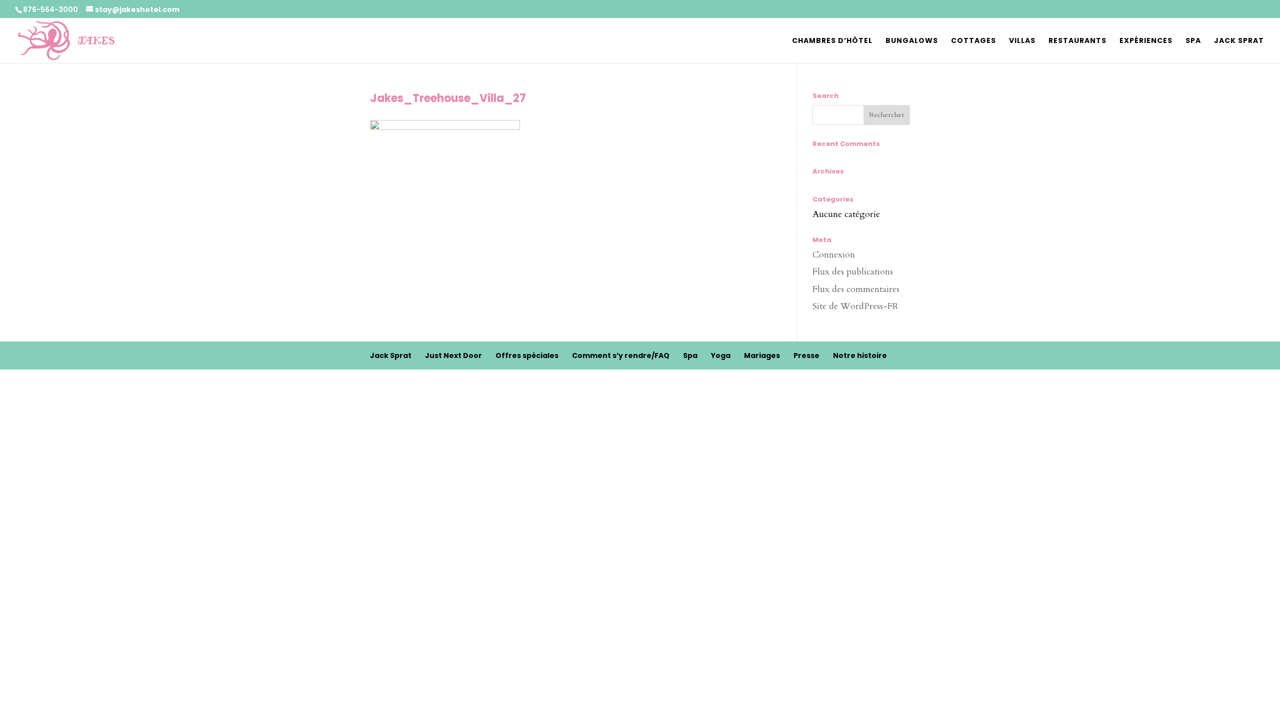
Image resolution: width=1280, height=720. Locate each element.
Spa (1193, 41)
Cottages (973, 41)
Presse (807, 355)
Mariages (762, 355)
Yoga (720, 355)
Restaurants (1077, 41)
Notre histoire (860, 355)
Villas (1022, 41)
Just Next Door (453, 355)
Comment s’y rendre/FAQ (621, 355)
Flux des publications (852, 272)
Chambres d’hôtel (832, 41)
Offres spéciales (527, 355)
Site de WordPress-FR (855, 306)
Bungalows (912, 41)
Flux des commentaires (856, 289)
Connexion (833, 254)
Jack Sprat (1239, 41)
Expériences (1146, 41)
